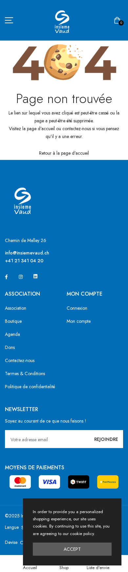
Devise (11, 542)
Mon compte (79, 321)
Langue (12, 527)
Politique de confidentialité (30, 386)
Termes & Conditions (25, 373)
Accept (72, 549)
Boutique (13, 321)
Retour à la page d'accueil (64, 153)
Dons (10, 347)
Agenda (12, 334)
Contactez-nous (19, 360)
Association (15, 308)
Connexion (77, 308)
